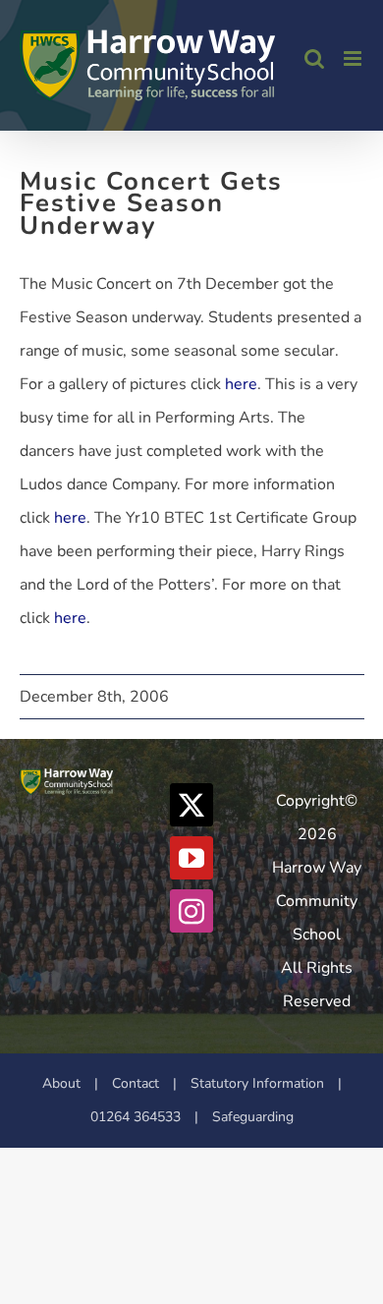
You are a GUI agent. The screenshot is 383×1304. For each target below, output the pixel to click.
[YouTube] (191, 857)
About (61, 1083)
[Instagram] (191, 911)
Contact (135, 1083)
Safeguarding (253, 1116)
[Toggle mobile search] (314, 58)
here (241, 384)
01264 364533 (135, 1116)
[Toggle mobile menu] (354, 58)
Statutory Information (257, 1083)
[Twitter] (191, 804)
